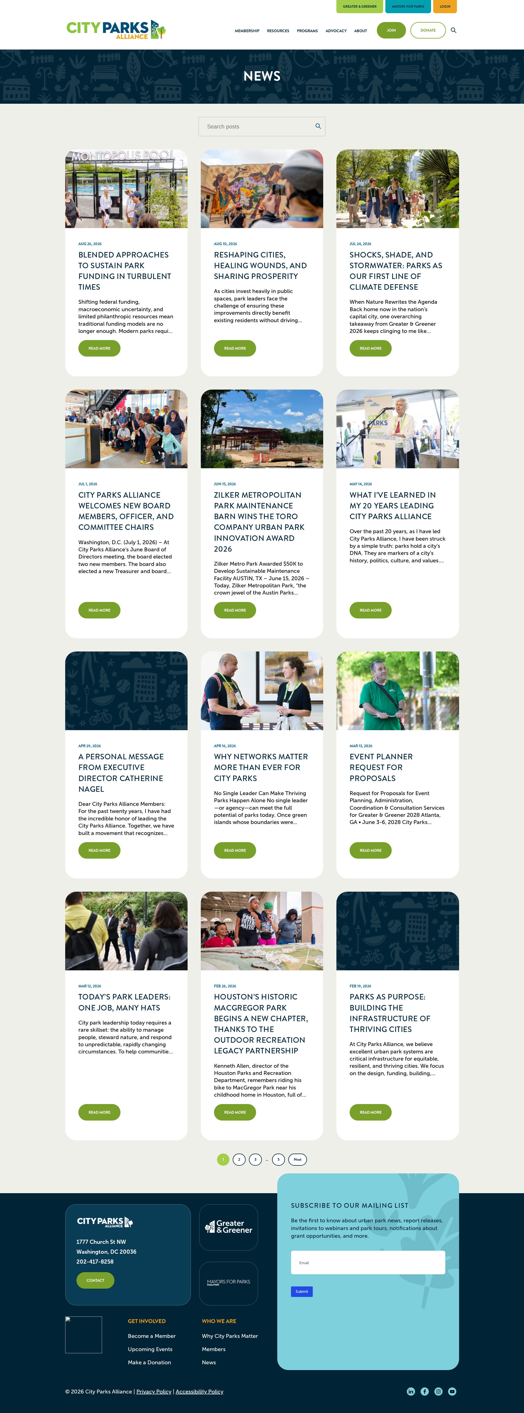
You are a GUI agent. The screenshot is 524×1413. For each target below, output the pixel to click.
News (209, 1362)
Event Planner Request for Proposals (381, 767)
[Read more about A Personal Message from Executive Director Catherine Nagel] (126, 690)
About (360, 31)
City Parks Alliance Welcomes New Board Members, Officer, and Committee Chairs (126, 511)
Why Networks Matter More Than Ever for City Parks (261, 767)
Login (445, 6)
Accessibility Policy (199, 1392)
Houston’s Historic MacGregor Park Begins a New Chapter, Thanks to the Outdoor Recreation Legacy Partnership (261, 1024)
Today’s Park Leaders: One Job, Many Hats (124, 1002)
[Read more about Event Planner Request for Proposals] (397, 690)
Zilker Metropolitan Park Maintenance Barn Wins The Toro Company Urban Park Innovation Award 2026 (259, 522)
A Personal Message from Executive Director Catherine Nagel (121, 773)
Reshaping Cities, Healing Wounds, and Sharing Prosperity (260, 266)
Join (391, 30)
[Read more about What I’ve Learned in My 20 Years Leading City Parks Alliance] (397, 429)
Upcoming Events (150, 1349)
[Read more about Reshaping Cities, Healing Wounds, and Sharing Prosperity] (262, 188)
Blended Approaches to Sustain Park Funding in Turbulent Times (124, 271)
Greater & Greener (360, 6)
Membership (247, 31)
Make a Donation (149, 1362)
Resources (278, 31)
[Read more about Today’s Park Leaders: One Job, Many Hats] (126, 931)
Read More (99, 348)
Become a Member (152, 1336)
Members (214, 1349)
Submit (302, 1291)
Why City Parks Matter (230, 1336)
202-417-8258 (95, 1262)
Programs (307, 31)
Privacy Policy (153, 1392)
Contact (95, 1280)
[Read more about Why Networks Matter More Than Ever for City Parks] (262, 690)
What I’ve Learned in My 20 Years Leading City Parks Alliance (393, 506)
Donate (428, 30)
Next (297, 1159)
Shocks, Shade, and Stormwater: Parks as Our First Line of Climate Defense (396, 271)
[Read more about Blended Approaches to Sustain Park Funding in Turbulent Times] (126, 188)
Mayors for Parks (408, 6)
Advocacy (336, 31)
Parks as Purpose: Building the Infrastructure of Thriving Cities (390, 1013)
